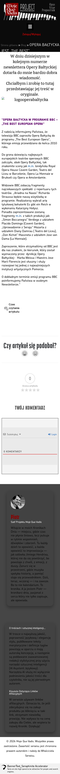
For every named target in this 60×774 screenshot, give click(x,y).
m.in (31, 166)
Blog (23, 45)
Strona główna (9, 45)
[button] (30, 26)
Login (54, 434)
